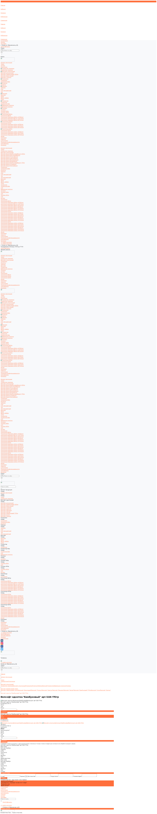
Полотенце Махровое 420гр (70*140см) (12, 230)
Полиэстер (4, 185)
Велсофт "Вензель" (58, 690)
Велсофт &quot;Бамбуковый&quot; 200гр (13, 154)
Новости (3, 139)
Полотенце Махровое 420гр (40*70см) (12, 133)
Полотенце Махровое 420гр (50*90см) (12, 227)
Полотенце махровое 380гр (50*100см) (12, 120)
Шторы (3, 198)
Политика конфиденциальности (10, 142)
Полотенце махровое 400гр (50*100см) (12, 127)
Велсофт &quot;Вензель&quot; (10, 160)
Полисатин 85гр (5, 81)
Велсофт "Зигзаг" (69, 690)
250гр (2, 96)
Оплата (3, 42)
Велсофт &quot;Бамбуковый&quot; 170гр (13, 163)
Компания (4, 233)
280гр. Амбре (5, 98)
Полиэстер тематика (7, 151)
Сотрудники (4, 140)
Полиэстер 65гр (5, 104)
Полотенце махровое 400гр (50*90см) (12, 217)
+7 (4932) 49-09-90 (6, 632)
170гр (2, 99)
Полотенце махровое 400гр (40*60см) (12, 124)
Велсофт (3, 179)
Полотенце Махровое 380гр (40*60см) (12, 117)
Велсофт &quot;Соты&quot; (9, 164)
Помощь (3, 794)
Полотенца (4, 199)
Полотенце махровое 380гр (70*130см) (12, 208)
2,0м (2, 89)
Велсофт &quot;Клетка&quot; (9, 165)
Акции (2, 232)
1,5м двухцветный (6, 177)
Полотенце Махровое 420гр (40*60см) (12, 132)
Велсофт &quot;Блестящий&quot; (10, 155)
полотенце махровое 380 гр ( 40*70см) (12, 118)
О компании (4, 40)
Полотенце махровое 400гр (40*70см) (12, 126)
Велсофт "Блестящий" (7, 76)
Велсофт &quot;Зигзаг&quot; (9, 161)
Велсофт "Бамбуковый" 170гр (82, 690)
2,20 (2, 188)
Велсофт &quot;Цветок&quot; (9, 158)
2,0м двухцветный (6, 90)
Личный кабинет (6, 635)
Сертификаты (5, 143)
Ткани (2, 149)
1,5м (2, 92)
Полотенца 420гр (6, 221)
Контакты (3, 241)
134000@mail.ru (5, 46)
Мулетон (3, 170)
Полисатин (4, 167)
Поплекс (3, 190)
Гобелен (3, 171)
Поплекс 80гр (5, 112)
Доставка (3, 43)
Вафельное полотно (7, 189)
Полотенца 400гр (6, 211)
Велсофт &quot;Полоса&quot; (9, 157)
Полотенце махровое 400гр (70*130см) (12, 218)
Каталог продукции (6, 148)
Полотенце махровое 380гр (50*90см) (12, 207)
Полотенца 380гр (6, 201)
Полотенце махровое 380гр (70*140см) (12, 210)
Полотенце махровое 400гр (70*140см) (12, 220)
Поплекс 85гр (5, 111)
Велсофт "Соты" (95, 690)
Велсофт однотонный (7, 152)
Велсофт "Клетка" (105, 690)
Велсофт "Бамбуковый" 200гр (9, 74)
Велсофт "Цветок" (47, 690)
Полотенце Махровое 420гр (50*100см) (12, 135)
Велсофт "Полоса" (6, 77)
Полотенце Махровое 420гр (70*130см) (12, 229)
